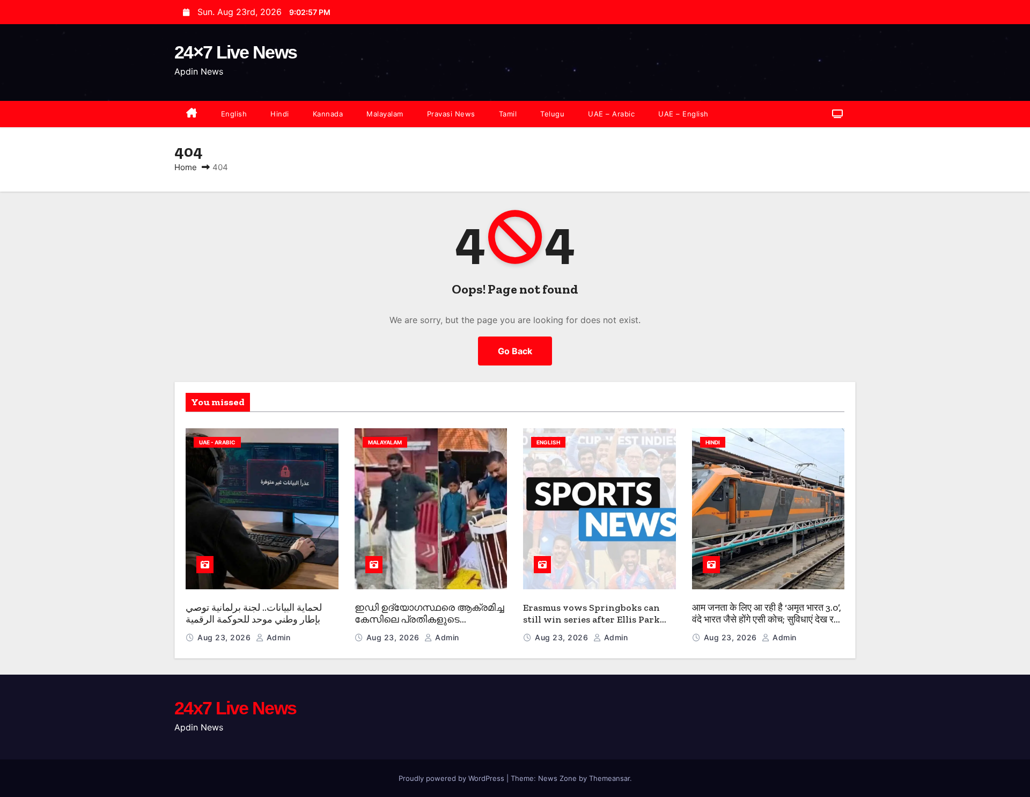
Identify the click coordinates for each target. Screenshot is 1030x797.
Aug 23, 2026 (225, 637)
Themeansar (609, 778)
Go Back (515, 351)
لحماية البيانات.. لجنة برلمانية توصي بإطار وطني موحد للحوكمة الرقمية (254, 614)
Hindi (279, 113)
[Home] (191, 114)
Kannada (328, 113)
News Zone (557, 778)
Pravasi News (451, 113)
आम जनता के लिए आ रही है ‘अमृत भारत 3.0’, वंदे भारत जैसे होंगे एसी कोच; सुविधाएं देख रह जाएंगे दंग (766, 620)
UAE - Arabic (217, 442)
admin (277, 637)
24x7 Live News (235, 708)
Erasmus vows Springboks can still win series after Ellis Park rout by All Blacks (591, 620)
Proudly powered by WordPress (452, 778)
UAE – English (683, 113)
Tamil (508, 113)
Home (185, 167)
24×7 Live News (235, 52)
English (234, 113)
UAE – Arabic (611, 113)
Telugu (552, 113)
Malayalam (384, 113)
